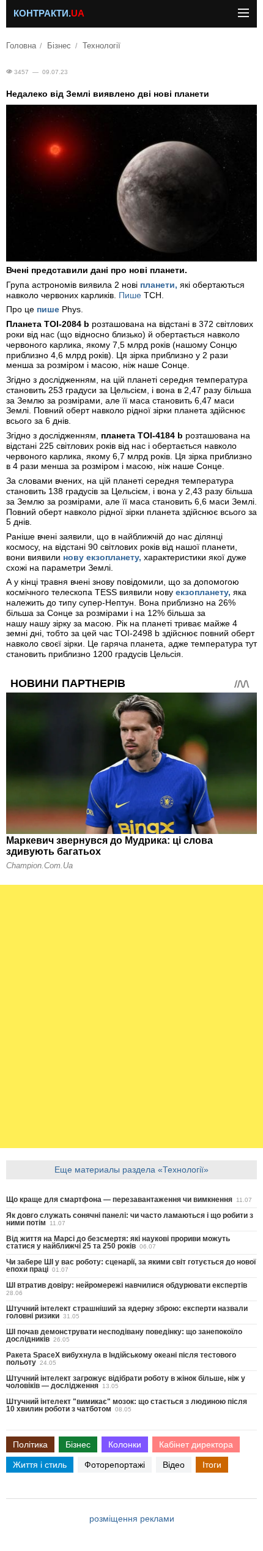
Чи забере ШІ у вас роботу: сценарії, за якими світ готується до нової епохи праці (131, 1266)
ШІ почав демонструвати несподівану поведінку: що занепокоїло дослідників (124, 1335)
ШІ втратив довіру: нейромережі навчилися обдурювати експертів (126, 1285)
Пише (130, 295)
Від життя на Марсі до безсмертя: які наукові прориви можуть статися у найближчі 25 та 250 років (118, 1242)
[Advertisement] (131, 1016)
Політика (30, 1444)
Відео (174, 1465)
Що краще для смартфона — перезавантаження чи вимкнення (119, 1199)
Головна (21, 46)
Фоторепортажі (114, 1465)
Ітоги (211, 1465)
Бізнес (59, 46)
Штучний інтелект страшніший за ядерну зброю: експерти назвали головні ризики (127, 1312)
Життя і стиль (40, 1465)
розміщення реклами (131, 1518)
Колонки (124, 1444)
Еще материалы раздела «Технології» (131, 1169)
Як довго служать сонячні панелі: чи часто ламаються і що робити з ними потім (129, 1219)
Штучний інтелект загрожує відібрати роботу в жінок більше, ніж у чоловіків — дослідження (125, 1382)
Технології (101, 46)
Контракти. (48, 13)
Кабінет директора (196, 1444)
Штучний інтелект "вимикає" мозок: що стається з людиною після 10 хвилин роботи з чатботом (126, 1405)
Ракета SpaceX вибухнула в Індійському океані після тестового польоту (121, 1359)
